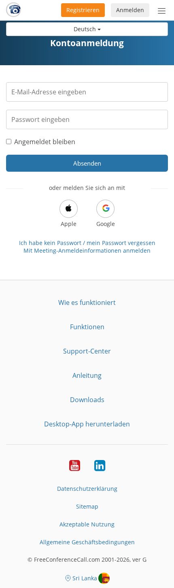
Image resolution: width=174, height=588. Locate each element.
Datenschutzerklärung (87, 488)
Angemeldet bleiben (44, 141)
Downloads (87, 399)
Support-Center (87, 351)
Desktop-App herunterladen (87, 424)
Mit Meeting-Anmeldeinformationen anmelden (87, 250)
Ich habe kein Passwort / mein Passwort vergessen (87, 243)
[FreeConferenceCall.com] (13, 10)
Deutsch (86, 29)
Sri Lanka (84, 578)
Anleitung (87, 375)
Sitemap (87, 506)
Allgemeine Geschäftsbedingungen (87, 542)
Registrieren (83, 10)
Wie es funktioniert (87, 302)
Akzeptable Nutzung (87, 524)
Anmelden (130, 10)
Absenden (87, 163)
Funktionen (87, 326)
